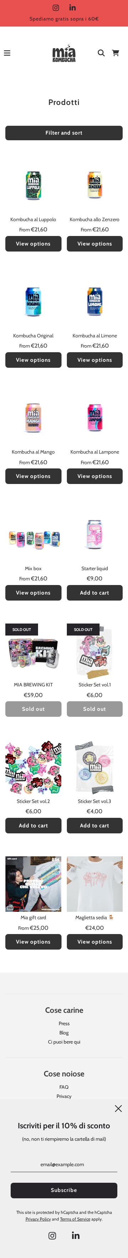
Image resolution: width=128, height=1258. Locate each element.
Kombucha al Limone (95, 335)
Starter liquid (94, 568)
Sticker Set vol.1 (95, 684)
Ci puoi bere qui (64, 1042)
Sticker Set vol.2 (33, 801)
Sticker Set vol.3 (94, 801)
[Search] (101, 53)
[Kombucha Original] (33, 302)
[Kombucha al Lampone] (95, 419)
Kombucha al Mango (33, 452)
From (33, 229)
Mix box (33, 568)
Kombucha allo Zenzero (94, 219)
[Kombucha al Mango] (33, 419)
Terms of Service (75, 1219)
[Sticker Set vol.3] (95, 768)
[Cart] (115, 53)
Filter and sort (64, 133)
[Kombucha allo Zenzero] (95, 186)
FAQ (64, 1087)
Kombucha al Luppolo (33, 219)
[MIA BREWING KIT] (33, 651)
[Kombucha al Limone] (95, 302)
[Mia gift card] (33, 884)
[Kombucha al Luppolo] (33, 186)
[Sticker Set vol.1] (95, 651)
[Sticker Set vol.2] (33, 768)
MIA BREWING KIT (33, 684)
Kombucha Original (33, 335)
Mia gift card (33, 917)
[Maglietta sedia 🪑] (95, 884)
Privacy (64, 1096)
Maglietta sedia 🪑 (94, 917)
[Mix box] (33, 535)
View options (33, 244)
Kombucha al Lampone (94, 452)
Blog (64, 1032)
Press (64, 1023)
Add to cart (94, 593)
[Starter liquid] (95, 535)
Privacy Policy (38, 1219)
